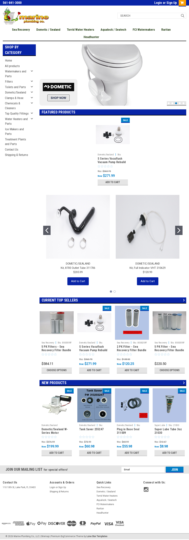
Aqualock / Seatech (113, 29)
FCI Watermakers (144, 29)
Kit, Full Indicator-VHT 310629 (148, 268)
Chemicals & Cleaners (12, 105)
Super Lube (159, 425)
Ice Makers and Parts (14, 131)
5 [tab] (184, 103)
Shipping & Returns (16, 155)
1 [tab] (169, 103)
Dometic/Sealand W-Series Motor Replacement (55, 432)
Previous (43, 72)
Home (8, 60)
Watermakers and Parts (15, 73)
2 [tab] (172, 103)
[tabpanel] (112, 75)
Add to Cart (112, 182)
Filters (9, 81)
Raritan (166, 29)
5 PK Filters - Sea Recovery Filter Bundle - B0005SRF (56, 350)
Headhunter (91, 37)
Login (158, 3)
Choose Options (57, 370)
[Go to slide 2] (179, 230)
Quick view (113, 148)
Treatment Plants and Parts (15, 141)
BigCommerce (68, 536)
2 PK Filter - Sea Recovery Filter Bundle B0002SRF (132, 350)
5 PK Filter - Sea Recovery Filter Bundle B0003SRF (169, 350)
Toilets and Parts (15, 87)
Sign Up (171, 3)
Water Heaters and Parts (16, 121)
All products (12, 66)
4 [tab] (180, 103)
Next (182, 72)
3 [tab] (176, 103)
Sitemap (45, 536)
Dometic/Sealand (15, 92)
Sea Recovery (21, 29)
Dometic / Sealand (48, 29)
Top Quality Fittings (17, 113)
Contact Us (11, 149)
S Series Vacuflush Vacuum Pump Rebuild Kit (112, 162)
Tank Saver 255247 (91, 429)
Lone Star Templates (97, 536)
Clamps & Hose (14, 98)
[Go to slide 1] (47, 230)
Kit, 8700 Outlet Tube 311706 (78, 268)
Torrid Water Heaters (80, 29)
